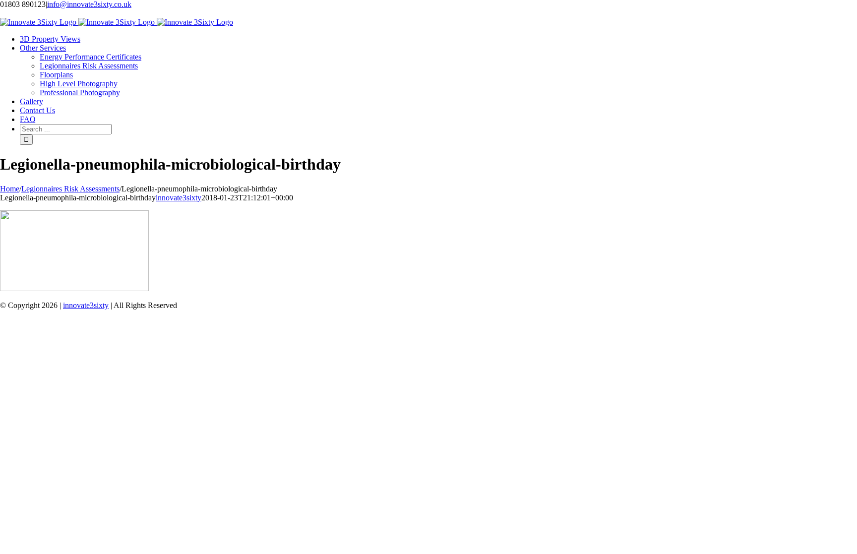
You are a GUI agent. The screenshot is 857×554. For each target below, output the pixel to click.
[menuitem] (50, 39)
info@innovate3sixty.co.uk (89, 4)
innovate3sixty (178, 197)
